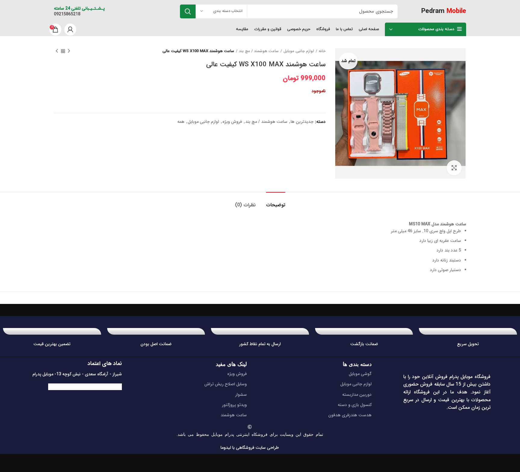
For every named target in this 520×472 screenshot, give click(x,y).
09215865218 (67, 14)
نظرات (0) (245, 205)
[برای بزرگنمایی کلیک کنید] (454, 167)
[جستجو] (188, 11)
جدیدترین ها (302, 121)
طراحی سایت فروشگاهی (257, 447)
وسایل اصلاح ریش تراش (225, 384)
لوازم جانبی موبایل (298, 51)
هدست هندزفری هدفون (350, 415)
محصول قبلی (69, 51)
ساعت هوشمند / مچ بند (259, 51)
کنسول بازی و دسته (355, 405)
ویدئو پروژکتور (234, 405)
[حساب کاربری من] (70, 29)
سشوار (241, 394)
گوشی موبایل (360, 373)
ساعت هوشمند (234, 415)
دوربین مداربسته (357, 394)
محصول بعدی (57, 51)
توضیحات (275, 205)
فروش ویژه (232, 121)
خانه (322, 51)
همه (180, 121)
